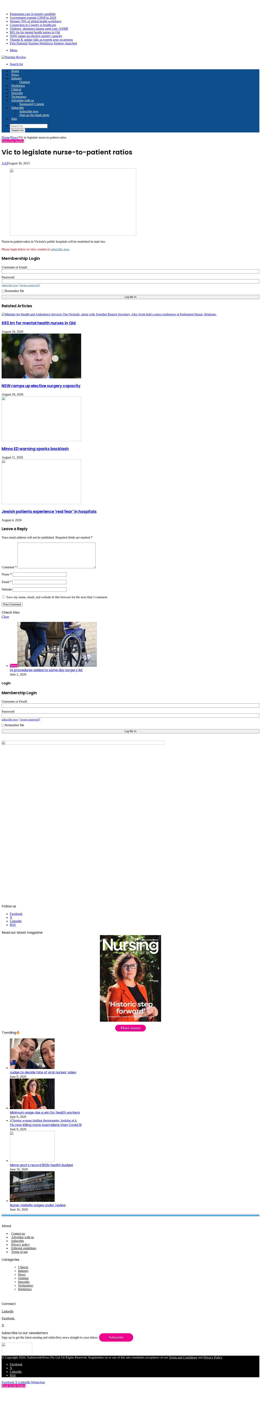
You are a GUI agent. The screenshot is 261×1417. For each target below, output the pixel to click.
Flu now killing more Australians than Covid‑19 (46, 1125)
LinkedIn (7, 1311)
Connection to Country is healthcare (33, 25)
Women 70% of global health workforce (35, 21)
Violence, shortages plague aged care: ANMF (39, 28)
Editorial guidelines (23, 1248)
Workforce (18, 85)
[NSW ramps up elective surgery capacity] (41, 377)
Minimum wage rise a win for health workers (45, 1112)
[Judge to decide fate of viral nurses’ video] (32, 1068)
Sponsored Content (31, 104)
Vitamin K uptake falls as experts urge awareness (41, 39)
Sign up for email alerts (34, 115)
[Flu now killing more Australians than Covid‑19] (43, 1120)
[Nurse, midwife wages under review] (32, 1200)
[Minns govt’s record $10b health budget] (32, 1160)
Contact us (18, 1233)
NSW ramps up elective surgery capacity (36, 36)
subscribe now (60, 249)
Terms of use (19, 1252)
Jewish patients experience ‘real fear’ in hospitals (49, 511)
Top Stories (16, 141)
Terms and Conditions (183, 1357)
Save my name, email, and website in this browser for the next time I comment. (57, 597)
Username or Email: (14, 267)
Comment (9, 567)
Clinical (16, 89)
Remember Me (14, 291)
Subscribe (17, 107)
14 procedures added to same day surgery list (46, 670)
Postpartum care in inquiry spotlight (32, 14)
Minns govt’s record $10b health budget (41, 1165)
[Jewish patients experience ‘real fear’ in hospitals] (41, 503)
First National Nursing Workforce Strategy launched (43, 43)
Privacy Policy (212, 1357)
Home (6, 137)
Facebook (8, 1318)
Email (7, 582)
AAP (5, 163)
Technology (19, 96)
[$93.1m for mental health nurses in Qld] (109, 314)
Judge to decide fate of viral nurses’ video (43, 1072)
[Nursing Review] (14, 57)
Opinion (24, 82)
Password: (8, 277)
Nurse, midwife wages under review (38, 1205)
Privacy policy (20, 1244)
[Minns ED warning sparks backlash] (41, 440)
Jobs (14, 118)
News (15, 74)
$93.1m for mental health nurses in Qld (35, 32)
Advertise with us (22, 100)
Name (7, 574)
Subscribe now (29, 111)
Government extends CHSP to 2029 (33, 17)
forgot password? (30, 285)
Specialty (17, 93)
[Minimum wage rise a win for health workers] (32, 1108)
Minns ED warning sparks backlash (35, 449)
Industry (16, 78)
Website (7, 589)
